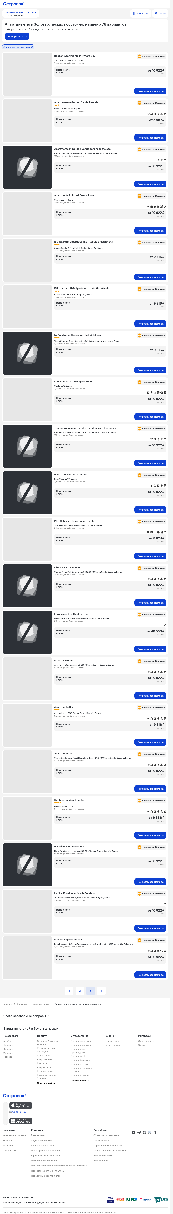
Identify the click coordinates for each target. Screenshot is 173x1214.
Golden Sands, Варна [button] (63, 806)
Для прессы (9, 1150)
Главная (8, 1003)
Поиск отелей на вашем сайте (110, 1150)
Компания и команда (14, 1135)
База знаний (38, 1135)
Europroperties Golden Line (71, 614)
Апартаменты (44, 1059)
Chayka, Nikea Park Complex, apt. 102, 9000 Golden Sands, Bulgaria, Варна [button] (88, 572)
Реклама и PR (100, 1160)
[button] (20, 13)
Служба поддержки (41, 1140)
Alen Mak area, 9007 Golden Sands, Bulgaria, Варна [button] (77, 713)
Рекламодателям (102, 1155)
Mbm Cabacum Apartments (70, 474)
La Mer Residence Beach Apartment (75, 893)
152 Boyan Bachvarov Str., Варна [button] (68, 60)
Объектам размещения (106, 1135)
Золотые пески (41, 1003)
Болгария (22, 1003)
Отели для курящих (81, 1074)
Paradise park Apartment (69, 846)
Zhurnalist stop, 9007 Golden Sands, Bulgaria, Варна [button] (78, 525)
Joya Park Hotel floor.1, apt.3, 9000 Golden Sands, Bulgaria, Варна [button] (84, 665)
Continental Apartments (69, 800)
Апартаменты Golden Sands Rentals (76, 102)
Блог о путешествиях (42, 1145)
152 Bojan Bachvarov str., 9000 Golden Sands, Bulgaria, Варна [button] (82, 897)
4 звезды (8, 1044)
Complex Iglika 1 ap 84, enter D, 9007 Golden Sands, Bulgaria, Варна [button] (85, 432)
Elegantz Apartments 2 (68, 939)
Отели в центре (146, 1041)
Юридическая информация (45, 1155)
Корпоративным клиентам (107, 1145)
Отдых (141, 1044)
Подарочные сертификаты (45, 1175)
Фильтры (142, 13)
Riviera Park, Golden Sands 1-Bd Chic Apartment (83, 242)
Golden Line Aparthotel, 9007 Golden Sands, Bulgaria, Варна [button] (81, 618)
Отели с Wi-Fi (78, 1056)
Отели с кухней (79, 1063)
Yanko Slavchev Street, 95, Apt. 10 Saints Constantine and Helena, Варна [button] (86, 341)
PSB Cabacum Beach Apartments (74, 521)
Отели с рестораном (82, 1044)
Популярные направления (45, 1150)
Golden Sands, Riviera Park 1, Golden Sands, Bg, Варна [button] (78, 248)
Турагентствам (101, 1140)
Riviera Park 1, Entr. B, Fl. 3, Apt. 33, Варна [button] (73, 294)
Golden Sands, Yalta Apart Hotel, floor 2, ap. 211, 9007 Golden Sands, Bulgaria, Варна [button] (92, 758)
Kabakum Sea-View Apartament (73, 381)
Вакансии (8, 1145)
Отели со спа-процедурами (78, 1050)
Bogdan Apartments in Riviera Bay (74, 55)
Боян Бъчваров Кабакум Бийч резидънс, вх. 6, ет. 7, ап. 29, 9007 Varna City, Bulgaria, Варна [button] (94, 944)
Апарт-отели (44, 1067)
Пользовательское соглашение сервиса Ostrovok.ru (59, 1165)
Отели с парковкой (81, 1041)
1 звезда (7, 1056)
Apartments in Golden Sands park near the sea (82, 148)
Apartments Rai (63, 707)
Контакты (8, 1140)
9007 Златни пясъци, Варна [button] (67, 108)
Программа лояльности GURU (47, 1170)
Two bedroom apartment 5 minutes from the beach (85, 428)
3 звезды (8, 1048)
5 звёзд (7, 1041)
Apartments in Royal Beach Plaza (74, 195)
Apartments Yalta (64, 753)
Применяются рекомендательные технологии (91, 1212)
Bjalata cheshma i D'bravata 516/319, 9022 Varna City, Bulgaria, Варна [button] (85, 153)
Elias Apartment (64, 660)
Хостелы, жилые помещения (46, 1050)
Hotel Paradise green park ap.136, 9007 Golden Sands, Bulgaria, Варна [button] (86, 851)
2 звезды (8, 1052)
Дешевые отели (113, 1044)
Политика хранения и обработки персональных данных (33, 1212)
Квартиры (42, 1063)
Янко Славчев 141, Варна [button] (65, 479)
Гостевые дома (45, 1071)
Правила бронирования (44, 1160)
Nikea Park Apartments (68, 567)
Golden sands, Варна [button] (63, 200)
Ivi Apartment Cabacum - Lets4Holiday (77, 335)
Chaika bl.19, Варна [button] (63, 386)
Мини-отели (43, 1055)
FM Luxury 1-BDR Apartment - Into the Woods (81, 288)
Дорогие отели (112, 1041)
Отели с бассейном (81, 1059)
